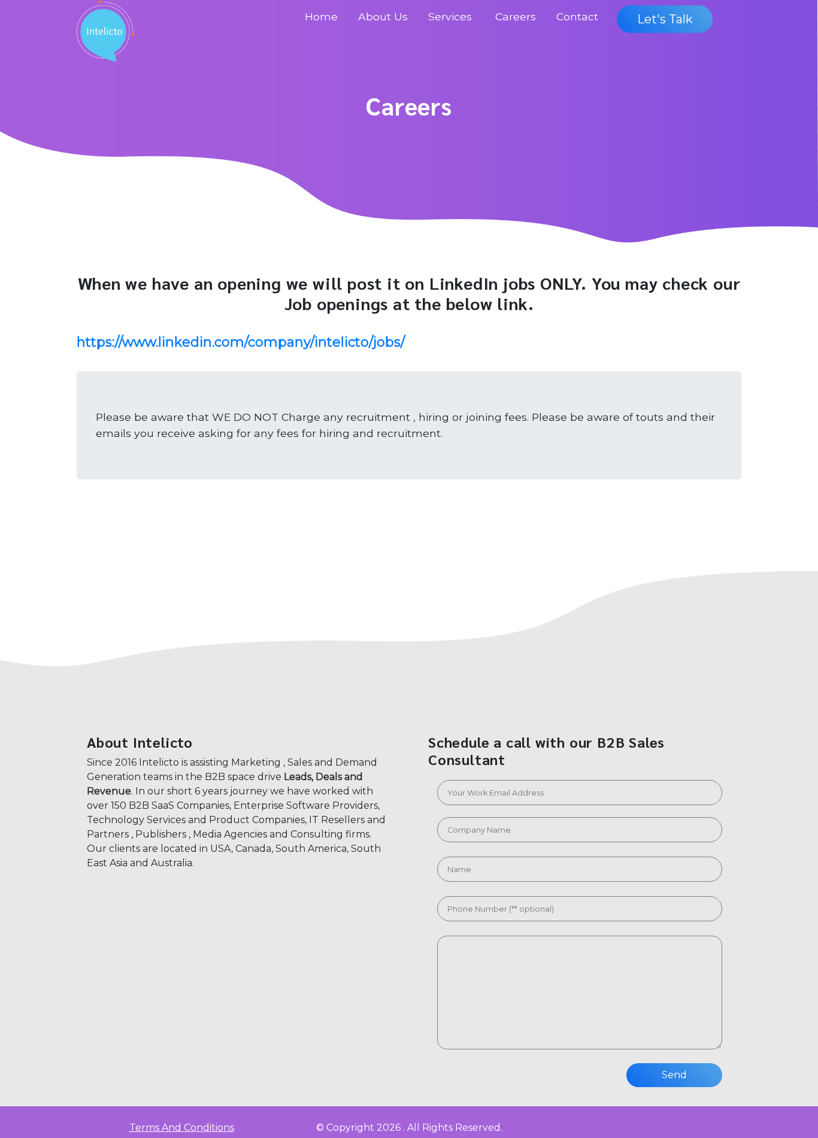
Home (321, 16)
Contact (577, 16)
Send (674, 1075)
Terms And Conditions (181, 1127)
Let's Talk (665, 19)
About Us (383, 16)
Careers (515, 16)
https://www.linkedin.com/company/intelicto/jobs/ (241, 342)
